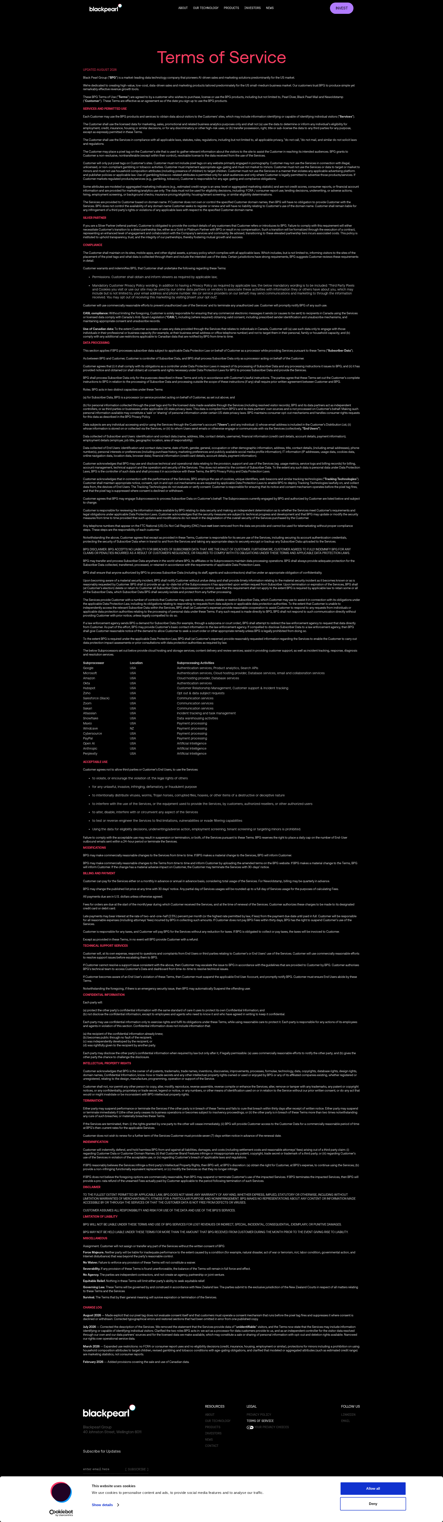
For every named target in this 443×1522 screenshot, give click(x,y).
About (183, 8)
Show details (102, 1505)
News (270, 8)
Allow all (373, 1488)
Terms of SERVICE (260, 1421)
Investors (252, 8)
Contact (212, 1446)
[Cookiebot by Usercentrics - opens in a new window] (61, 1513)
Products (231, 8)
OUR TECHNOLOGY (206, 8)
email (345, 1421)
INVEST (342, 8)
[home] (106, 8)
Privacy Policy (259, 1414)
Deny (373, 1504)
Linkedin (348, 1414)
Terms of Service (221, 57)
